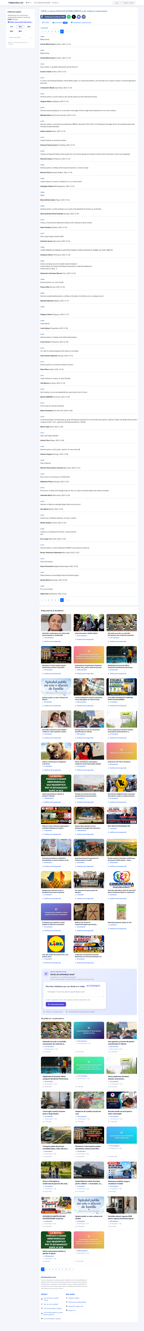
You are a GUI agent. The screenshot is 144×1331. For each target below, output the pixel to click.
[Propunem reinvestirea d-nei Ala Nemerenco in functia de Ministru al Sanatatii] (89, 950)
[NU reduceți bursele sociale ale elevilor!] (89, 886)
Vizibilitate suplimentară (82, 22)
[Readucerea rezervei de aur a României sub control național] (56, 886)
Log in (117, 3)
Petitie (46, 22)
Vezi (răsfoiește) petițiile (42, 3)
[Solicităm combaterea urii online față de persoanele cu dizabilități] (56, 629)
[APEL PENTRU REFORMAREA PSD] (121, 821)
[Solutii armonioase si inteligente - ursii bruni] (56, 757)
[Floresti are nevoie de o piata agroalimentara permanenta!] (89, 789)
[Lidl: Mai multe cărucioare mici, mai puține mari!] (56, 950)
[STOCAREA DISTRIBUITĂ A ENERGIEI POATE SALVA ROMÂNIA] (121, 693)
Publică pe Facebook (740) (55, 17)
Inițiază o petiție (128, 3)
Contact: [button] (55, 3)
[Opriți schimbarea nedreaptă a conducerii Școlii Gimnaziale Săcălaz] (89, 757)
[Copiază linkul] (84, 17)
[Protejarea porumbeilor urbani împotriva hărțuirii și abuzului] (56, 918)
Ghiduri (44, 1294)
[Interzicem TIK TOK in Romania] (121, 756)
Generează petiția (57, 1004)
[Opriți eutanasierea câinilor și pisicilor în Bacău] (56, 789)
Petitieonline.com (16, 3)
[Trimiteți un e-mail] (79, 17)
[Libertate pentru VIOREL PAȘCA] (89, 628)
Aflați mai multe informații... (21, 22)
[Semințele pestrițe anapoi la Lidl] (121, 917)
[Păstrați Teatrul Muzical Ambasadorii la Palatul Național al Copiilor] (56, 822)
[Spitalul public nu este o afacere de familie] (56, 693)
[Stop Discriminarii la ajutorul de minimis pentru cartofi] (89, 854)
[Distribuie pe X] (74, 17)
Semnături (60, 22)
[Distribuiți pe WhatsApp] (69, 17)
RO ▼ (30, 2)
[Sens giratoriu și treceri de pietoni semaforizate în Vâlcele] (89, 725)
